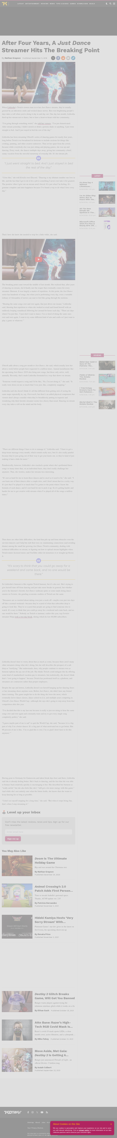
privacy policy (84, 1130)
